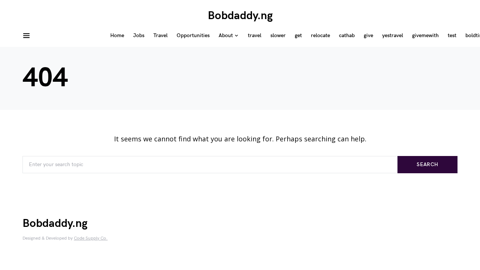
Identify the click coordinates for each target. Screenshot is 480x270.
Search (427, 164)
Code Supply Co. (91, 238)
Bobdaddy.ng (240, 15)
